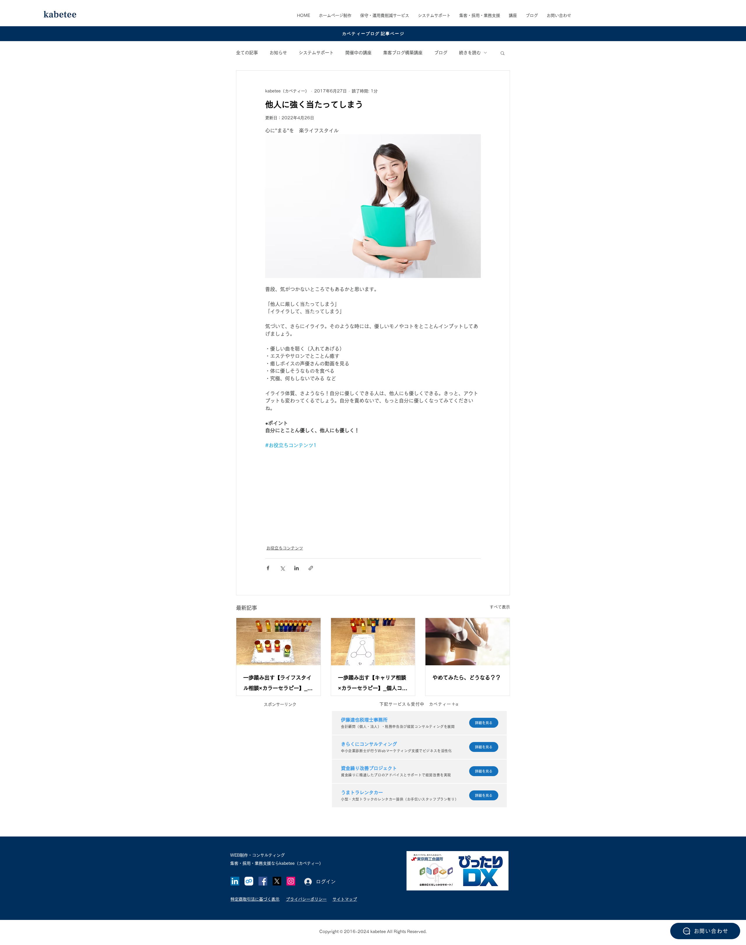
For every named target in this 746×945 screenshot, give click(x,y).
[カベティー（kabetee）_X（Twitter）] (276, 881)
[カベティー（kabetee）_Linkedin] (235, 881)
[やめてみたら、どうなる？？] (467, 641)
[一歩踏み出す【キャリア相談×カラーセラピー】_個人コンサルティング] (373, 641)
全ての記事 (247, 52)
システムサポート (316, 52)
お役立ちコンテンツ (284, 548)
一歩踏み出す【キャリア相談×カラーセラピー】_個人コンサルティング (372, 684)
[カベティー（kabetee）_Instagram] (290, 881)
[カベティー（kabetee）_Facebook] (262, 881)
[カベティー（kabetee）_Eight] (248, 881)
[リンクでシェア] (311, 568)
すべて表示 (500, 607)
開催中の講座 (358, 52)
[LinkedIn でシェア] (296, 568)
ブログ (440, 52)
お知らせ (278, 52)
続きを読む (470, 52)
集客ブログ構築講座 (403, 52)
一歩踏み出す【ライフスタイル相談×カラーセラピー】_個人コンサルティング (278, 684)
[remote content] (373, 493)
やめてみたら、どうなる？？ (466, 677)
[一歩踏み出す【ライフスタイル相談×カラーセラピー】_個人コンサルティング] (278, 641)
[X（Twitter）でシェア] (282, 568)
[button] (479, 15)
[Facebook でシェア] (268, 568)
